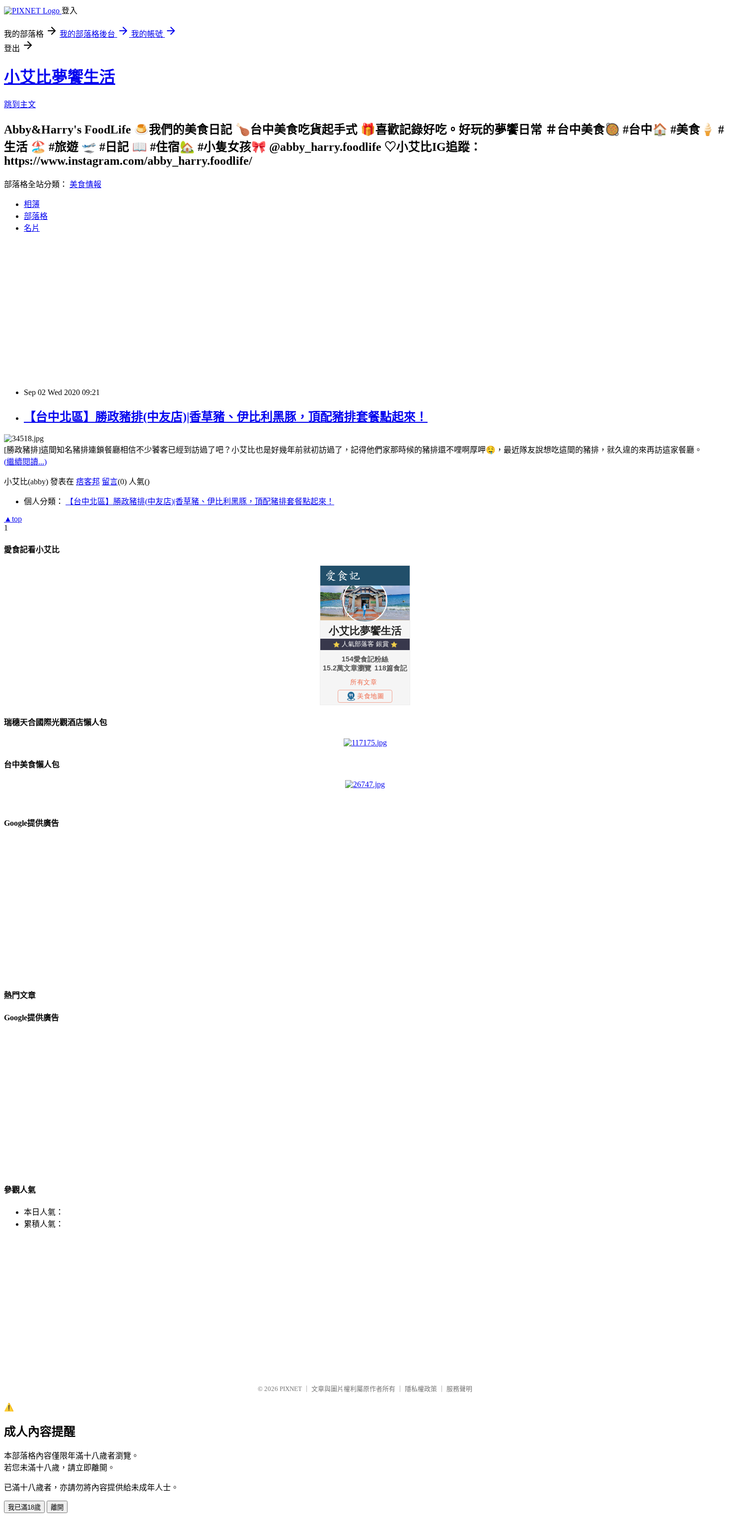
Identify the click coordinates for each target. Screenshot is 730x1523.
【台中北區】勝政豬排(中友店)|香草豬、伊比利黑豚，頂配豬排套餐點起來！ (226, 416)
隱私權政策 (421, 1388)
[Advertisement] (302, 310)
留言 (110, 481)
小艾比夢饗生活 (59, 77)
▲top (13, 519)
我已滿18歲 (24, 1507)
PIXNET (291, 1388)
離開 (57, 1507)
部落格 (36, 216)
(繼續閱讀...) (25, 462)
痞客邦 (88, 481)
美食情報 (85, 184)
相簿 (32, 204)
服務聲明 (459, 1388)
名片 (32, 228)
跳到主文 (20, 104)
